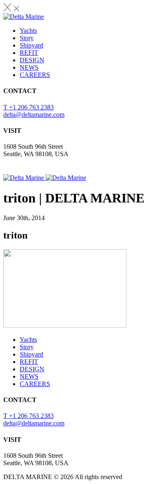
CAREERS (35, 74)
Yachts (28, 30)
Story (27, 37)
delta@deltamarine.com (33, 114)
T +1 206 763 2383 (28, 107)
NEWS (29, 67)
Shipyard (31, 45)
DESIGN (32, 60)
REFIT (29, 52)
